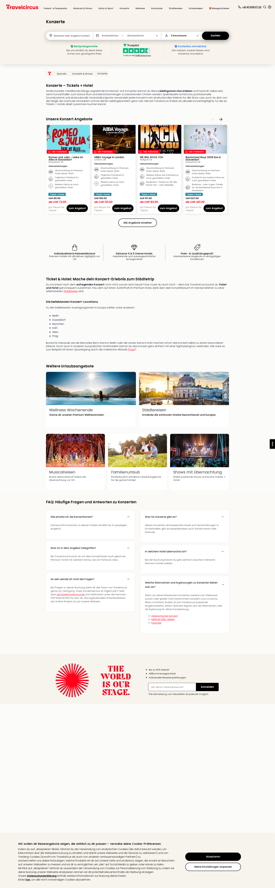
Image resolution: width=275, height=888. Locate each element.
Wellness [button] (140, 8)
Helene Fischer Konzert (164, 616)
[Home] (49, 73)
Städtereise (70, 291)
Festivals (156, 623)
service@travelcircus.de (71, 594)
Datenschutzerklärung (41, 876)
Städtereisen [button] (175, 8)
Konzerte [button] (124, 8)
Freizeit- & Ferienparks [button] (55, 8)
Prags (131, 349)
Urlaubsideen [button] (196, 8)
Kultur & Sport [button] (106, 8)
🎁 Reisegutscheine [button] (219, 8)
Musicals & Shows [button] (82, 8)
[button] (264, 7)
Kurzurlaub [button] (156, 8)
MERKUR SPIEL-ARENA (163, 619)
